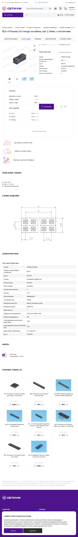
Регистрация (69, 15)
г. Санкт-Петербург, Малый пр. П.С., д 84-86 (16, 2)
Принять (13, 531)
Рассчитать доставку (39, 131)
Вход (61, 15)
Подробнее (32, 531)
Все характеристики (65, 52)
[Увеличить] (19, 59)
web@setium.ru (72, 2)
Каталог (10, 15)
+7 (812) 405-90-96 (42, 2)
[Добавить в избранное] (34, 46)
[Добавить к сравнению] (34, 50)
